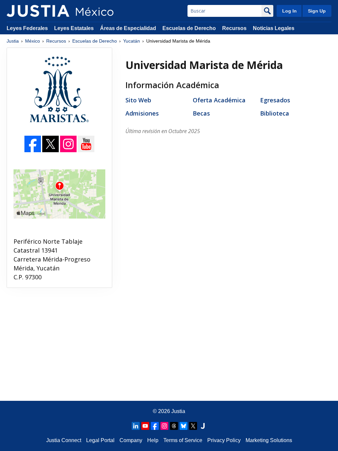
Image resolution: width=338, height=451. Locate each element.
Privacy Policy (224, 440)
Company (130, 440)
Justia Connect (63, 440)
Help (152, 440)
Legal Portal (100, 440)
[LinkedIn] (136, 426)
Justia (13, 41)
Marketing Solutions (269, 440)
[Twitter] (51, 150)
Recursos (234, 28)
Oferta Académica (219, 100)
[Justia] (38, 11)
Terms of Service (182, 440)
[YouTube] (86, 150)
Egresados (275, 100)
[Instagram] (69, 150)
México (32, 41)
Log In (289, 11)
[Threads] (174, 426)
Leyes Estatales (74, 28)
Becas (201, 113)
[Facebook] (33, 150)
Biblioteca (274, 113)
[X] (193, 426)
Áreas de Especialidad (128, 28)
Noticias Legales (273, 28)
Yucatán (131, 41)
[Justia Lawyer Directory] (203, 426)
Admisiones (142, 113)
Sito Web (138, 100)
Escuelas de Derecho (189, 28)
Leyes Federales (27, 28)
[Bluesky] (183, 426)
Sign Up (317, 11)
